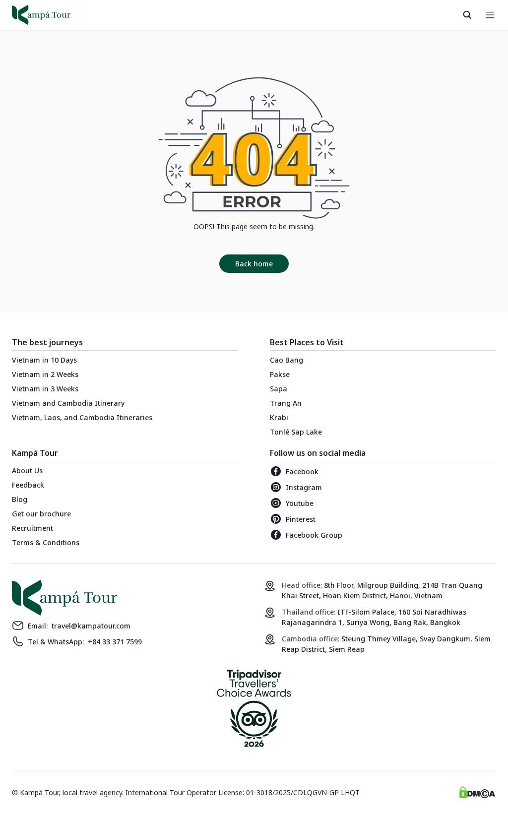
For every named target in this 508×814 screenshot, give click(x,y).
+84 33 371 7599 (115, 641)
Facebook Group (314, 535)
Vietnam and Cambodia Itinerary (68, 403)
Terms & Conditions (45, 542)
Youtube (300, 503)
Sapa (278, 388)
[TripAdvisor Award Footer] (254, 710)
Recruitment (32, 528)
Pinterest (301, 519)
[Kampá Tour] (41, 15)
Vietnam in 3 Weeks (45, 388)
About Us (27, 470)
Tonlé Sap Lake (296, 432)
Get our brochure (41, 513)
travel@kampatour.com (91, 625)
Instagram (304, 487)
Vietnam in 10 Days (44, 360)
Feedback (28, 485)
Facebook (302, 471)
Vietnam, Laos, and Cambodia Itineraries (82, 417)
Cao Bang (286, 360)
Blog (19, 499)
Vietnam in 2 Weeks (45, 374)
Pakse (280, 374)
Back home (254, 263)
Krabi (279, 417)
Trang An (286, 403)
